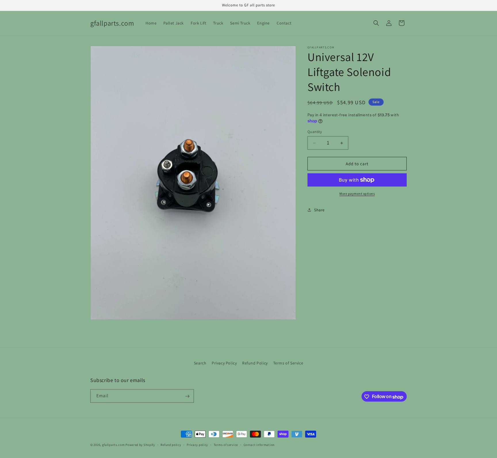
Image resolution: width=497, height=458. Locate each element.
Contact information (259, 445)
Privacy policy (197, 445)
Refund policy (170, 445)
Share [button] (319, 209)
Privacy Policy (224, 363)
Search (200, 363)
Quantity (314, 131)
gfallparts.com (113, 445)
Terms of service (226, 445)
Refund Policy (255, 363)
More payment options (357, 193)
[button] (376, 23)
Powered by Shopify (140, 445)
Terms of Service (288, 363)
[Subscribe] (187, 396)
